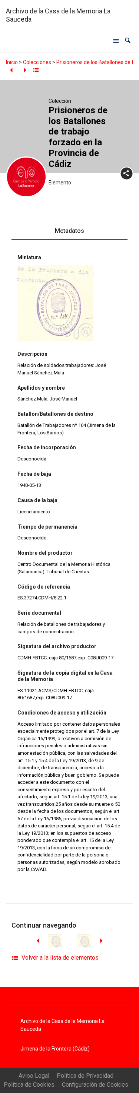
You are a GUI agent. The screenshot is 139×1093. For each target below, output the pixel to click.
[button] (127, 41)
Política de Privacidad (85, 1075)
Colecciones (37, 62)
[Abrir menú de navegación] (116, 41)
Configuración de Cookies (95, 1084)
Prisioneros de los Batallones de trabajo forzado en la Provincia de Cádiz (78, 137)
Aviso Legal (34, 1075)
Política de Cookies (29, 1084)
